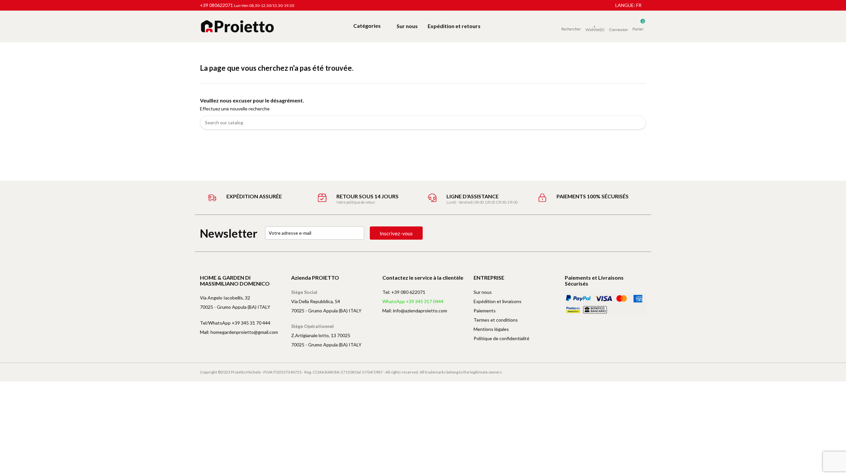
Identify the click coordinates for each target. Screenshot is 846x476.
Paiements (485, 310)
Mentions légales (491, 329)
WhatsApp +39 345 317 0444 (412, 301)
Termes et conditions (496, 320)
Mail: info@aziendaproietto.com (414, 310)
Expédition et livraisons (497, 301)
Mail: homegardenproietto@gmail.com (239, 332)
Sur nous (483, 292)
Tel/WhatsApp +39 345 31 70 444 (235, 323)
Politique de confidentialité (501, 338)
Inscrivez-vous (396, 233)
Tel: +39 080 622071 (403, 292)
